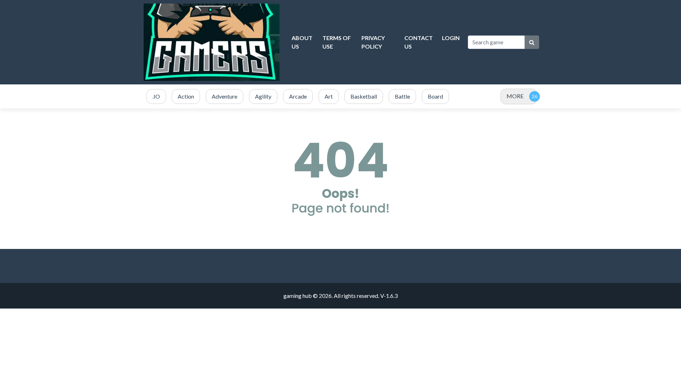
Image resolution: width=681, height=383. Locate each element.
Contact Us (418, 42)
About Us (302, 42)
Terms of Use (336, 42)
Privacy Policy (373, 42)
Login (451, 37)
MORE (515, 96)
